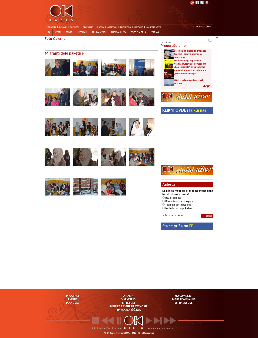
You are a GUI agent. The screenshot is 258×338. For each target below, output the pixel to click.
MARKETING (125, 27)
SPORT (69, 32)
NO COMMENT (184, 296)
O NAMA (100, 27)
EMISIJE (63, 27)
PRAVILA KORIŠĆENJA (128, 310)
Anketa (168, 185)
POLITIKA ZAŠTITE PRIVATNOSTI (128, 306)
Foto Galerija (55, 39)
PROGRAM (51, 27)
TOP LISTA (74, 27)
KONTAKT (138, 27)
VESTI (58, 32)
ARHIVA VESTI (99, 32)
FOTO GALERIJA (138, 32)
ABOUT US (112, 27)
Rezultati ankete (173, 215)
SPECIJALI (82, 32)
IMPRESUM (128, 303)
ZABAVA (155, 32)
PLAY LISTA (88, 27)
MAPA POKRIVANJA (183, 299)
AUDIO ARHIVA (118, 32)
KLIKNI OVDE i (184, 110)
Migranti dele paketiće (64, 53)
